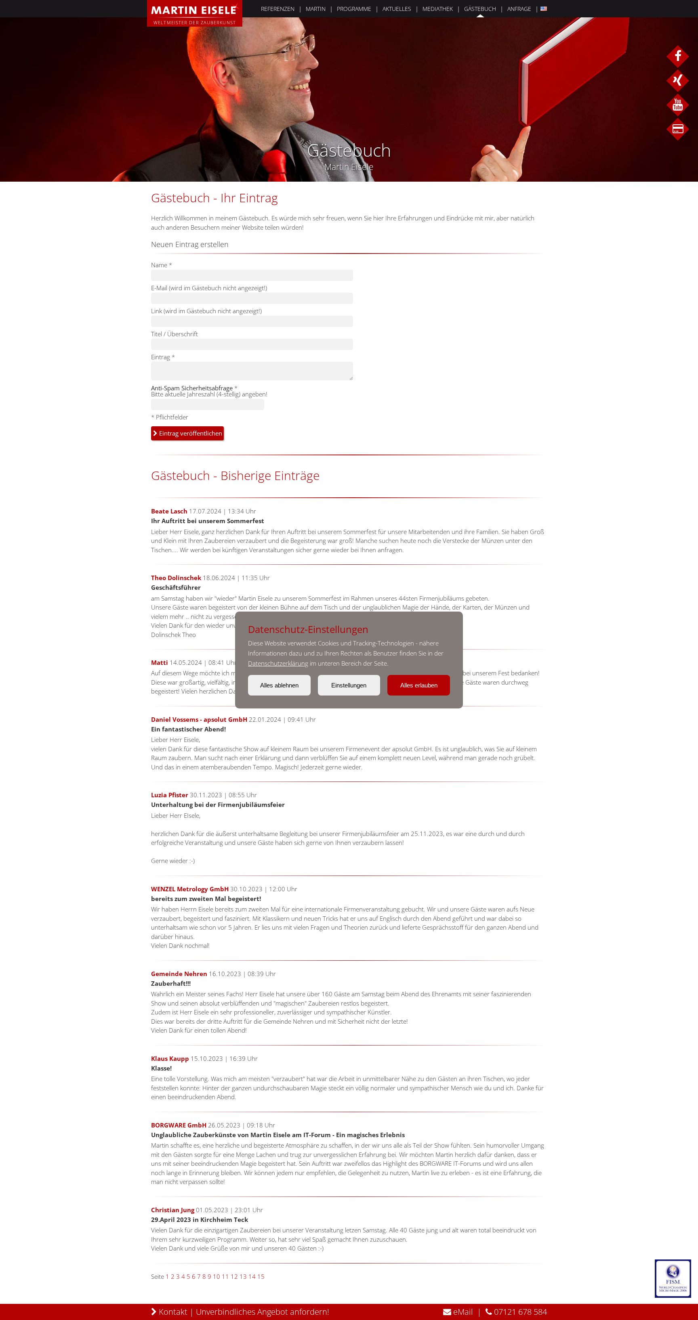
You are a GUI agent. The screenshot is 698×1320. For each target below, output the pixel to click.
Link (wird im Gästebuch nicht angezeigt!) (206, 311)
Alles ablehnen (279, 685)
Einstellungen (348, 685)
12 (234, 1276)
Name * (161, 265)
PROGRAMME (354, 9)
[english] (542, 8)
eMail (462, 1311)
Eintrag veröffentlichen (190, 433)
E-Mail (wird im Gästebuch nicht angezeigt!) (209, 288)
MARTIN (316, 9)
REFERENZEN (277, 9)
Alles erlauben (418, 685)
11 (225, 1276)
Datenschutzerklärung (278, 663)
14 (252, 1276)
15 (261, 1276)
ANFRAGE (519, 9)
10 (216, 1276)
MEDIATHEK (438, 9)
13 (243, 1276)
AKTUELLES (397, 9)
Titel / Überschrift (174, 334)
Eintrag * (163, 357)
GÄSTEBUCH (480, 9)
